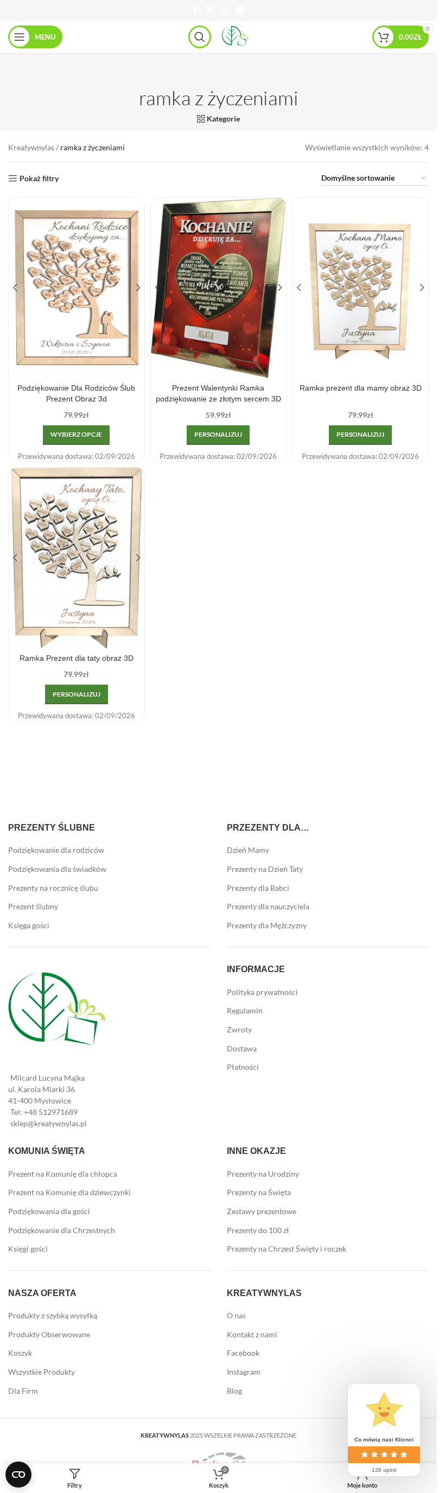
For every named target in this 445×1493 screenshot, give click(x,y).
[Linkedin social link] (225, 10)
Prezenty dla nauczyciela (268, 906)
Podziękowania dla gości (49, 1211)
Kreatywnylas (31, 147)
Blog (234, 1390)
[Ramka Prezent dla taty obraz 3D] (76, 558)
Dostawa (242, 1048)
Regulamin (245, 1010)
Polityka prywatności (262, 992)
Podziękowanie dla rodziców (56, 849)
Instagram (243, 1371)
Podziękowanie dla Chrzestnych (61, 1230)
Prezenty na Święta (259, 1192)
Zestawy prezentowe (261, 1211)
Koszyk (20, 1352)
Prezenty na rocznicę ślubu (53, 887)
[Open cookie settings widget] (18, 1475)
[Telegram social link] (240, 10)
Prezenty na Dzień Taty (265, 868)
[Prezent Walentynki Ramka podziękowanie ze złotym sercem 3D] (219, 287)
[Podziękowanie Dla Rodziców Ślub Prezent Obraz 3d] (76, 287)
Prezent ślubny (33, 906)
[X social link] (210, 10)
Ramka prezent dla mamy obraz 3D (361, 388)
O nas (236, 1315)
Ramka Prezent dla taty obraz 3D (77, 658)
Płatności (243, 1066)
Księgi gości (28, 1248)
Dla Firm (23, 1390)
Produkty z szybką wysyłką (52, 1315)
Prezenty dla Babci (258, 887)
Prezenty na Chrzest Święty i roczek (286, 1248)
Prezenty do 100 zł (258, 1230)
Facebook (243, 1352)
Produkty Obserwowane (49, 1334)
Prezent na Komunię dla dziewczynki (69, 1192)
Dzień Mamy (248, 849)
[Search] (200, 37)
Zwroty (239, 1029)
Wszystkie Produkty (41, 1371)
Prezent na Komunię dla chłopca (62, 1173)
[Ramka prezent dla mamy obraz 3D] (360, 287)
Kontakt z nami (252, 1334)
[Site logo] (235, 36)
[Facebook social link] (195, 10)
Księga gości (28, 925)
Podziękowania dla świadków (57, 868)
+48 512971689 (51, 1111)
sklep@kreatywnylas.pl (48, 1123)
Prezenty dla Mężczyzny (267, 925)
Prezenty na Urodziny (263, 1173)
